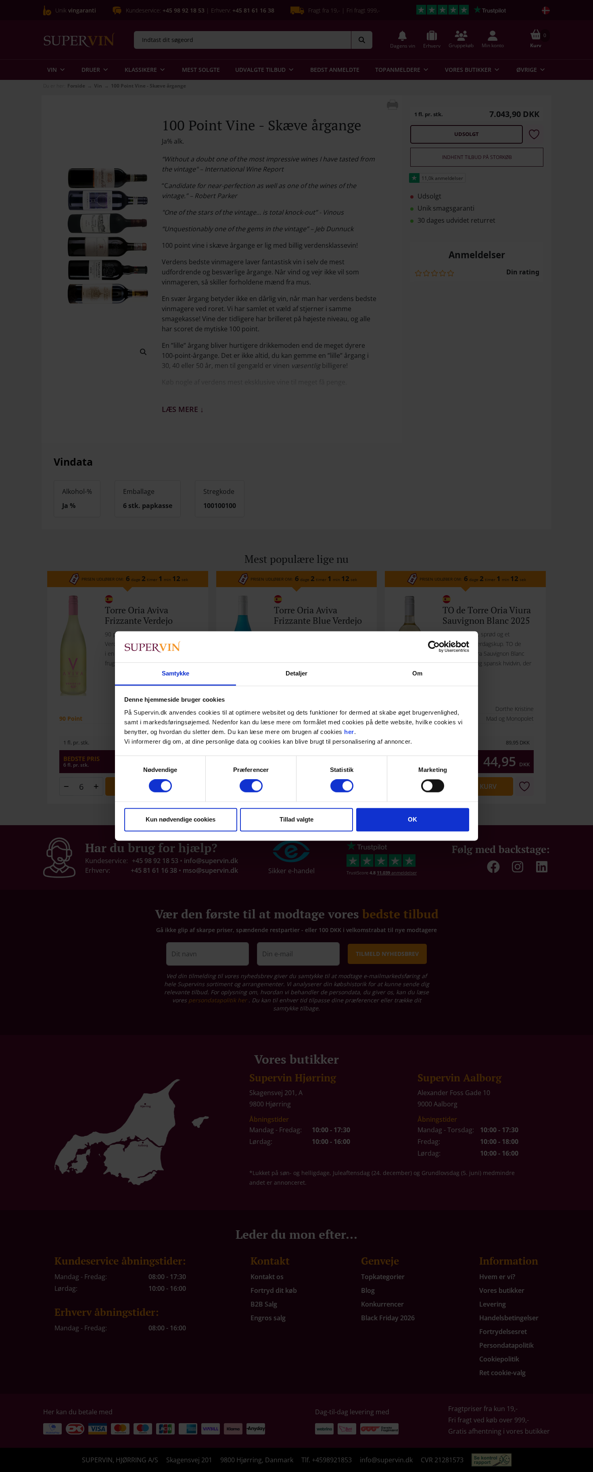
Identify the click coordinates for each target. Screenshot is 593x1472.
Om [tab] (417, 673)
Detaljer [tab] (297, 673)
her (349, 731)
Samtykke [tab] (176, 673)
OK (412, 819)
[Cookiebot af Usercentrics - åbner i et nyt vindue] (434, 647)
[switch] (251, 786)
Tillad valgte (296, 819)
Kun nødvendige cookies (180, 819)
